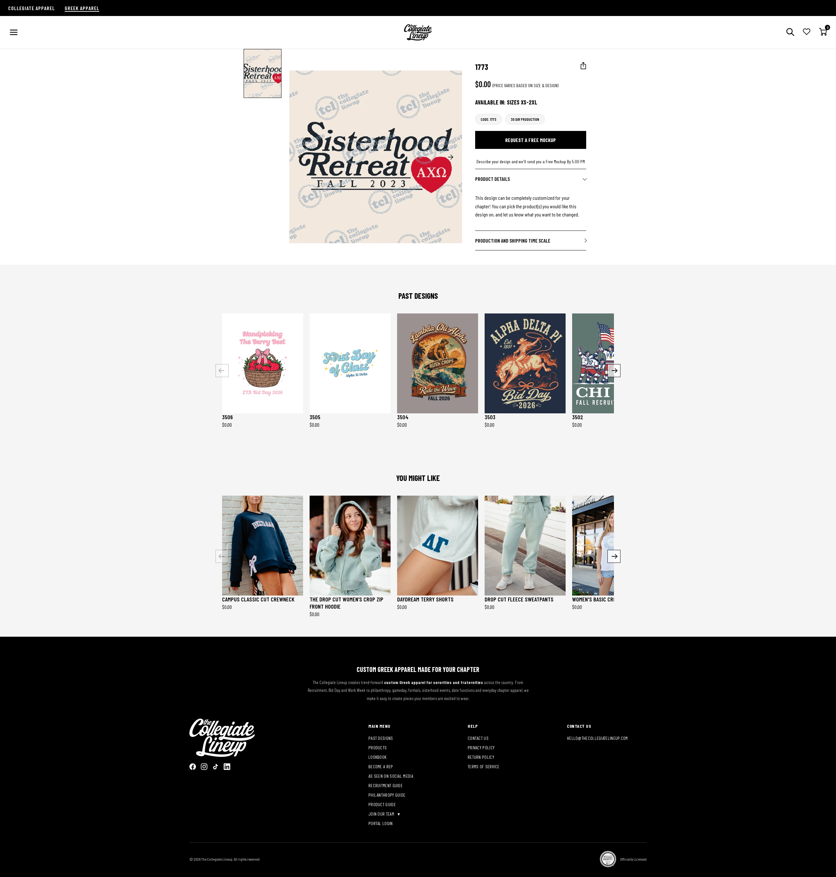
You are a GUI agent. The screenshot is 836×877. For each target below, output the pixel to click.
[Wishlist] (806, 32)
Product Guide (382, 804)
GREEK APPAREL (82, 8)
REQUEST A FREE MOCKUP (530, 140)
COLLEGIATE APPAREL (31, 8)
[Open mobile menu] (14, 32)
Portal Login (380, 823)
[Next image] (450, 157)
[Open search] (790, 32)
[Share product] (583, 66)
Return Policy (481, 757)
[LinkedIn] (227, 766)
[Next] (613, 370)
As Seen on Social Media (390, 776)
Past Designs (380, 738)
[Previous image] (300, 157)
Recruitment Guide (385, 785)
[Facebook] (192, 766)
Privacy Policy (481, 747)
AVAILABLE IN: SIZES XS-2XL (506, 102)
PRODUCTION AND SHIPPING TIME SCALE (512, 240)
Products (377, 747)
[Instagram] (204, 766)
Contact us (478, 738)
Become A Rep (380, 766)
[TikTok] (215, 766)
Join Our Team (381, 814)
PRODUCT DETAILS (492, 179)
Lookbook (377, 757)
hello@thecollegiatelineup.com (597, 738)
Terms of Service (484, 766)
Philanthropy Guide (386, 795)
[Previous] (222, 370)
